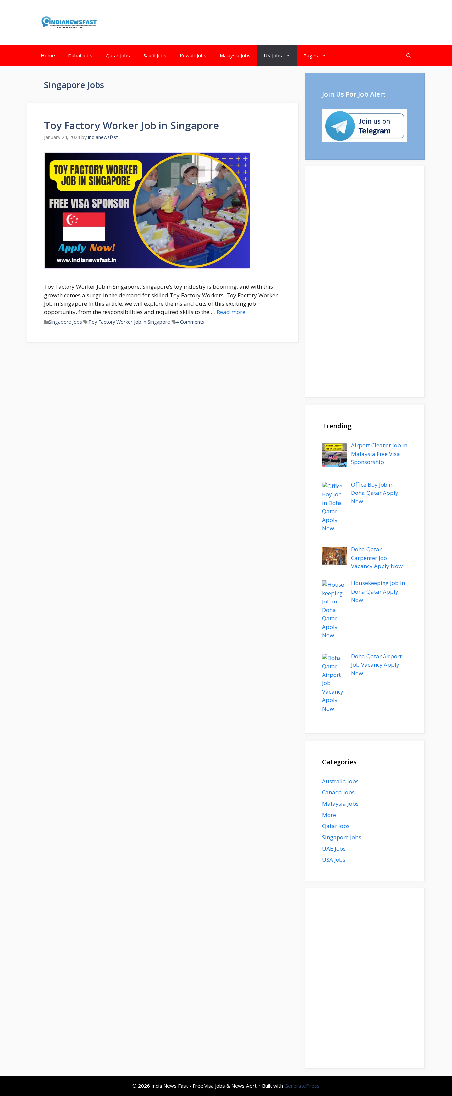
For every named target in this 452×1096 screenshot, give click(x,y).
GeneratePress (302, 1085)
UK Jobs (273, 55)
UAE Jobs (334, 848)
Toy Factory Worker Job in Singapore (131, 125)
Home (48, 55)
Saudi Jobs (154, 55)
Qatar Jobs (118, 55)
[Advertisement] (364, 282)
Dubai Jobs (80, 55)
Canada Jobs (338, 792)
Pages (310, 55)
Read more (231, 312)
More (329, 815)
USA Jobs (333, 859)
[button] (409, 55)
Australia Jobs (340, 781)
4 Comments (190, 322)
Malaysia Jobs (235, 55)
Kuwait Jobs (193, 55)
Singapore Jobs (65, 322)
